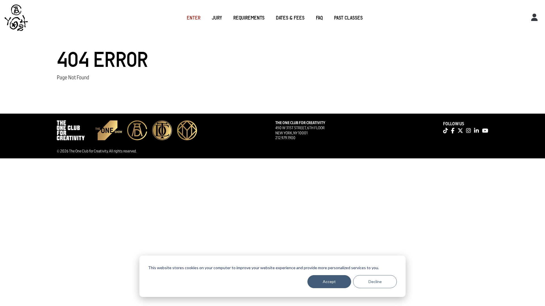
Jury (217, 17)
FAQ (319, 17)
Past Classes (348, 17)
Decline (375, 281)
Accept (329, 281)
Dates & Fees (290, 17)
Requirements (249, 17)
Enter (193, 17)
